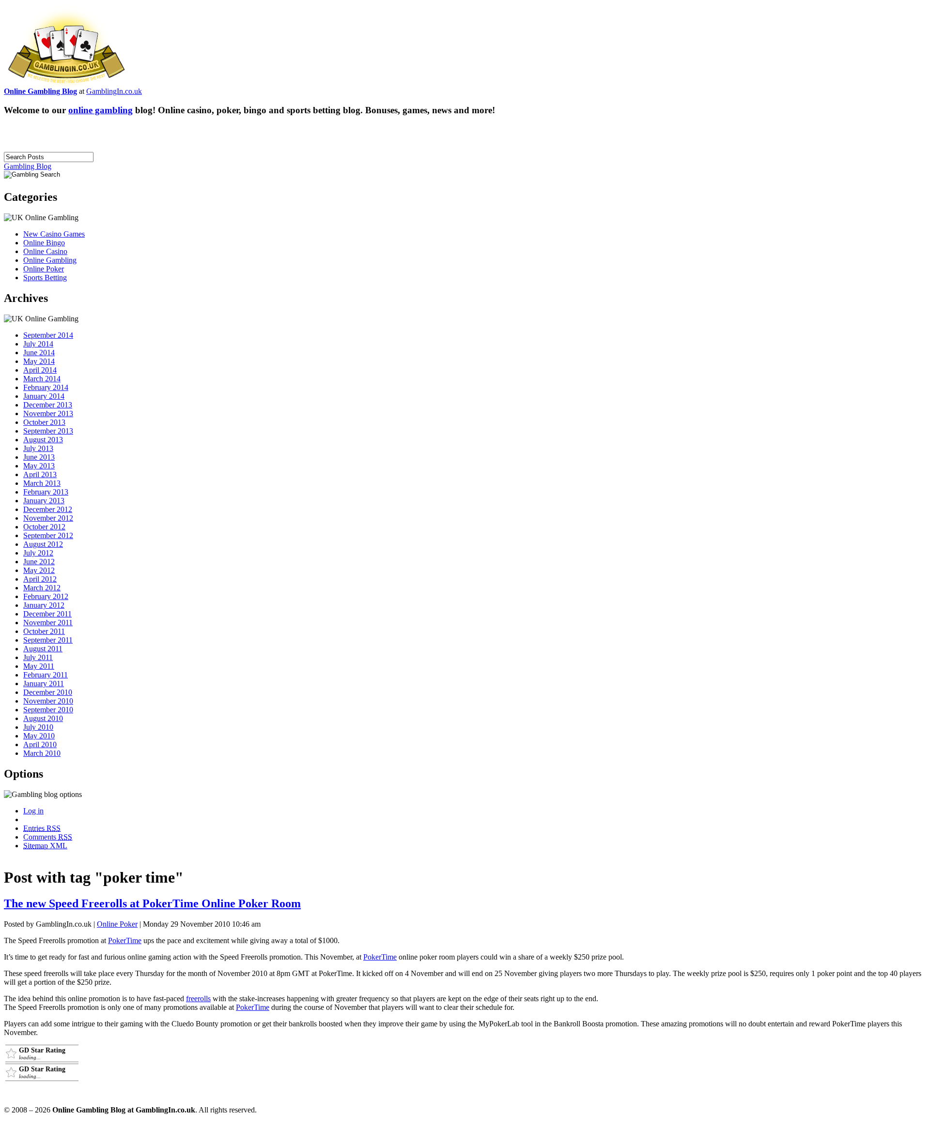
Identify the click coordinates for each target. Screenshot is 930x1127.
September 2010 (48, 710)
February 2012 (45, 596)
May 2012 (39, 570)
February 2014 (45, 387)
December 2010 (47, 692)
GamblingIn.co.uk (114, 91)
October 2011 (44, 631)
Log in (33, 811)
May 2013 (39, 466)
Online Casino (45, 251)
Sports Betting (45, 277)
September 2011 (48, 640)
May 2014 (39, 361)
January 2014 (43, 396)
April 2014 (40, 370)
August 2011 (42, 649)
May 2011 (38, 666)
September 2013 (48, 431)
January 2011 (43, 683)
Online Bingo (44, 243)
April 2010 (40, 744)
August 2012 (43, 544)
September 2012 (48, 535)
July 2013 (38, 448)
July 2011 (38, 657)
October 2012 (44, 527)
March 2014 (42, 379)
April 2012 (40, 579)
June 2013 (39, 457)
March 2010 (42, 753)
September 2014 (48, 335)
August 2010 (43, 718)
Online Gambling (50, 260)
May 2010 (39, 736)
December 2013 (47, 405)
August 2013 (43, 440)
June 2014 (39, 352)
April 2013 (40, 474)
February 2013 (45, 492)
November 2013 (48, 413)
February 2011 (45, 675)
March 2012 (42, 588)
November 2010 (48, 701)
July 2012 (38, 553)
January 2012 (43, 605)
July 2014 (38, 344)
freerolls (198, 998)
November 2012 (48, 518)
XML (45, 845)
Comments (47, 837)
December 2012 (47, 509)
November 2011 (48, 622)
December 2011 (47, 614)
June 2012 (39, 561)
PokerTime (124, 940)
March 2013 (42, 483)
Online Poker (43, 269)
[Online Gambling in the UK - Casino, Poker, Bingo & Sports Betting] (66, 84)
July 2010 (38, 727)
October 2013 (44, 422)
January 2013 (43, 500)
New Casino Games (54, 234)
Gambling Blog (27, 166)
